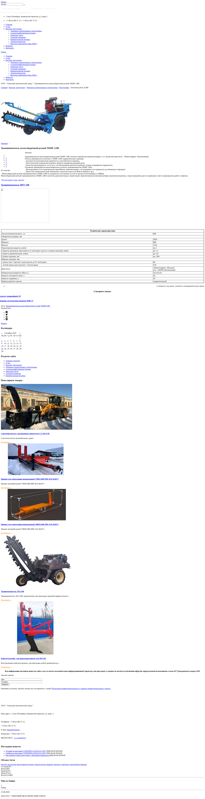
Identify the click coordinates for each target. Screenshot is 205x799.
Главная (9, 25)
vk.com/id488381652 (23, 12)
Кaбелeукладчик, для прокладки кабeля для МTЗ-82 (23, 658)
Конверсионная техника (20, 39)
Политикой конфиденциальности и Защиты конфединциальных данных (81, 689)
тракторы (65, 764)
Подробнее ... (6, 442)
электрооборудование (78, 764)
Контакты (10, 48)
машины (49, 764)
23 (2, 349)
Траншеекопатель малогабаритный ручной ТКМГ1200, (28, 306)
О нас (8, 27)
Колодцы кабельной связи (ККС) (23, 44)
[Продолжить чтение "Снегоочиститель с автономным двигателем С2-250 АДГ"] (36, 429)
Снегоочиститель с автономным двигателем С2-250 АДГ (25, 434)
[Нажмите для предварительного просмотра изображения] (36, 141)
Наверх (4, 323)
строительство (40, 764)
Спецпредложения (18, 37)
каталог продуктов (8, 764)
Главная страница (13, 361)
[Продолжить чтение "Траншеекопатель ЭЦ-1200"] (36, 587)
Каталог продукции (14, 29)
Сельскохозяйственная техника (23, 33)
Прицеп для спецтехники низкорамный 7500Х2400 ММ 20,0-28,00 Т (30, 479)
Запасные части (16, 35)
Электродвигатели (18, 42)
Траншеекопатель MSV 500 (15, 185)
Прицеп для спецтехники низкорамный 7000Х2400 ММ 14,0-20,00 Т (30, 524)
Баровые (4, 143)
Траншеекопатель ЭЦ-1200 (12, 591)
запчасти (57, 764)
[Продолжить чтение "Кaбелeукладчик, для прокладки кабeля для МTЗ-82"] (36, 654)
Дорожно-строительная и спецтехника (26, 31)
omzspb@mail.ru (14, 8)
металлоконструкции (25, 764)
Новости (9, 46)
